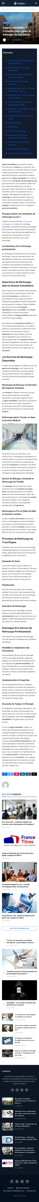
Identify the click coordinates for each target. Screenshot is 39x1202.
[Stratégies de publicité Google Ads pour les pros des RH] (7, 1040)
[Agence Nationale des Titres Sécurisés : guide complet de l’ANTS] (19, 841)
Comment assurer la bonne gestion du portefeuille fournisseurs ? (22, 972)
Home (4, 9)
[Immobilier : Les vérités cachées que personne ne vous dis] (19, 990)
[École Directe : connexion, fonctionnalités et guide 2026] (7, 1140)
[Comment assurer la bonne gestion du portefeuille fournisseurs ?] (19, 959)
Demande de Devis (15, 123)
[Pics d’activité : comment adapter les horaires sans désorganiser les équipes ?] (19, 809)
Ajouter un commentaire (19, 928)
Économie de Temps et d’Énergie (20, 153)
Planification (13, 127)
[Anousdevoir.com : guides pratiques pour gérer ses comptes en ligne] (19, 903)
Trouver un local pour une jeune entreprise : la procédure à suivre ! (20, 941)
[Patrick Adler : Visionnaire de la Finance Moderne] (7, 1126)
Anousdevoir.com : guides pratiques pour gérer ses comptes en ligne (18, 917)
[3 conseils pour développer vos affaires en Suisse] (7, 1017)
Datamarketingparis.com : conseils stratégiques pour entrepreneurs (16, 885)
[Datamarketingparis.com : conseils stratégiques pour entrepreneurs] (19, 872)
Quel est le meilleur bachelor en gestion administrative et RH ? (25, 1028)
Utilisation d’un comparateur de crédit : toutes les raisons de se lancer (25, 1113)
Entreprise (7, 22)
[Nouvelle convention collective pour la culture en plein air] (7, 1101)
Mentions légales (23, 1188)
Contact (11, 1188)
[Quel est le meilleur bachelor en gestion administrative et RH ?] (7, 1028)
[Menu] (3, 3)
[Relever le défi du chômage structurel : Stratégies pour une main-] (7, 1053)
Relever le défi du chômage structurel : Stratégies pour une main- (25, 1053)
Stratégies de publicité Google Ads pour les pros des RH (24, 1040)
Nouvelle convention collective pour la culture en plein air (25, 1101)
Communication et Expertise (18, 149)
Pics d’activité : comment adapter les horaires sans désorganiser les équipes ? (18, 823)
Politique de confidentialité (14, 1191)
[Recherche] (36, 3)
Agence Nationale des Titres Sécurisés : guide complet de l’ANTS (18, 854)
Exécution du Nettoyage (17, 131)
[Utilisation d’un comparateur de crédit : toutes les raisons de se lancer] (7, 1114)
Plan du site (31, 1191)
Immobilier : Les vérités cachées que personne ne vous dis (21, 1004)
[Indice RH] (21, 3)
